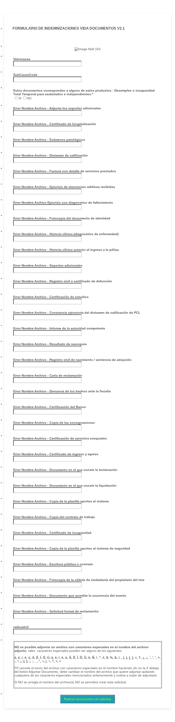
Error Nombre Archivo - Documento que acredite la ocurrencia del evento (69, 595)
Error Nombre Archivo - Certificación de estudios (51, 297)
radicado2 (21, 627)
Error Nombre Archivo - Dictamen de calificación (50, 155)
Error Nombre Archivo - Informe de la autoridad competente (59, 328)
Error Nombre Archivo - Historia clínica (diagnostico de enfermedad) (66, 234)
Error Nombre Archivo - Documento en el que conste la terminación (65, 470)
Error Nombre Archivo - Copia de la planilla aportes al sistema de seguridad (71, 548)
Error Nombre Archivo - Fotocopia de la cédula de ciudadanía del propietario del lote (78, 580)
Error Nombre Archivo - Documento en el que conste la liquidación (64, 485)
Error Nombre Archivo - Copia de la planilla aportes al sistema (61, 501)
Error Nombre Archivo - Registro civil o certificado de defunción (62, 281)
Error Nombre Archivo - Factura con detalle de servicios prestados (64, 171)
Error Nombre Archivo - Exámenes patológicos (49, 139)
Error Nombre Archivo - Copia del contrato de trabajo (54, 517)
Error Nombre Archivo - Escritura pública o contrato (53, 564)
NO (29, 98)
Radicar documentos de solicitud (87, 699)
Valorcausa (21, 59)
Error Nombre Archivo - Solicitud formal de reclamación (56, 611)
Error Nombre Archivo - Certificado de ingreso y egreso (55, 454)
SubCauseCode (25, 75)
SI (19, 98)
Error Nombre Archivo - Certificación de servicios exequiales (60, 438)
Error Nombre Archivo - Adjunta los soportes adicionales (57, 108)
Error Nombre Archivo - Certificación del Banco (49, 407)
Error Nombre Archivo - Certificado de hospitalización (54, 124)
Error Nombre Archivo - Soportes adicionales (47, 265)
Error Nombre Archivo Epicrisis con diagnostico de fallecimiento (63, 202)
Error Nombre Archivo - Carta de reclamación (47, 375)
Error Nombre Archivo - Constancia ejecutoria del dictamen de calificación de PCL (76, 312)
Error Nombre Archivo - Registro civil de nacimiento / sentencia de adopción (72, 360)
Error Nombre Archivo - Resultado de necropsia (50, 344)
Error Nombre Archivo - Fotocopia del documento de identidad (61, 218)
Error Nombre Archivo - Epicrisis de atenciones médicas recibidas (64, 187)
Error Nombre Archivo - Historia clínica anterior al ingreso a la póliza (66, 250)
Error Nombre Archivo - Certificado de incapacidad (52, 532)
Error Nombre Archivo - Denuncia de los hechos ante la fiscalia (62, 391)
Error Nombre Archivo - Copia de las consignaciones (54, 422)
